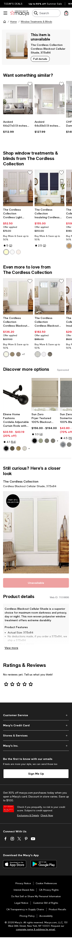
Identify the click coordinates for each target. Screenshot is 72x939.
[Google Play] (44, 864)
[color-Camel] (69, 246)
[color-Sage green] (40, 440)
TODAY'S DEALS (13, 3)
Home (13, 21)
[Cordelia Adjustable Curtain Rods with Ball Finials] (16, 394)
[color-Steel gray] (53, 440)
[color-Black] (6, 448)
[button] (36, 532)
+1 (23, 354)
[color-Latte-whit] (12, 354)
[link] (18, 127)
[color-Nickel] (24, 448)
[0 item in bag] (66, 13)
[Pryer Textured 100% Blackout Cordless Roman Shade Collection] (44, 394)
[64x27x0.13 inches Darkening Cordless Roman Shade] (18, 99)
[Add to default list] (30, 84)
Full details (40, 58)
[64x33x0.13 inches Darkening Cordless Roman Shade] (50, 99)
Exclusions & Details (28, 815)
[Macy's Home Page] (19, 13)
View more (11, 647)
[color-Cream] (6, 252)
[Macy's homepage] (4, 21)
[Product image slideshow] (36, 532)
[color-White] (12, 252)
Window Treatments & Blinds (36, 21)
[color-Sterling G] (50, 354)
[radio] (6, 252)
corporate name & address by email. (35, 929)
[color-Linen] (18, 252)
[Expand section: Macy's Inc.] (36, 746)
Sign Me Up (36, 773)
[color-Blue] (63, 444)
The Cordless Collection (47, 44)
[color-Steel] (47, 440)
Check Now (47, 815)
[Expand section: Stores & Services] (36, 735)
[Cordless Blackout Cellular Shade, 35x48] (18, 296)
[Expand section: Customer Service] (36, 715)
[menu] (5, 13)
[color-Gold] (18, 448)
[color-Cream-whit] (6, 354)
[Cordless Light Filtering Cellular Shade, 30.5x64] (18, 188)
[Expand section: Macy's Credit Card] (36, 725)
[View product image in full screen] (8, 568)
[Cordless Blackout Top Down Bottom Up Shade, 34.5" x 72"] (50, 296)
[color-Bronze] (12, 448)
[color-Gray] (69, 444)
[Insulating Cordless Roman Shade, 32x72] (50, 188)
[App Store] (14, 864)
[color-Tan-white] (18, 354)
